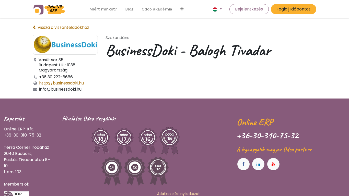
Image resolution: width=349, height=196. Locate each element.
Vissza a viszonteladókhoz (63, 27)
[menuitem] (103, 9)
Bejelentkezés (249, 9)
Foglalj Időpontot (293, 9)
